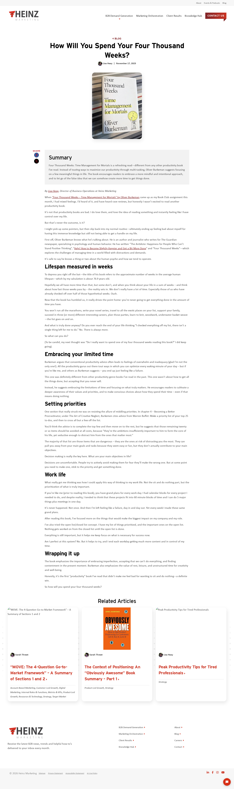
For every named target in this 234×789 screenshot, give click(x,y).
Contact (178, 747)
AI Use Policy (92, 773)
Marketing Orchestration (149, 15)
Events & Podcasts (212, 3)
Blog (224, 3)
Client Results (173, 15)
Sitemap (42, 773)
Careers (178, 740)
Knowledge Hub (193, 15)
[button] (36, 155)
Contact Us (215, 15)
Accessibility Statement (75, 773)
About (198, 3)
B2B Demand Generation (119, 15)
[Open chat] (227, 782)
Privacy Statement (55, 773)
